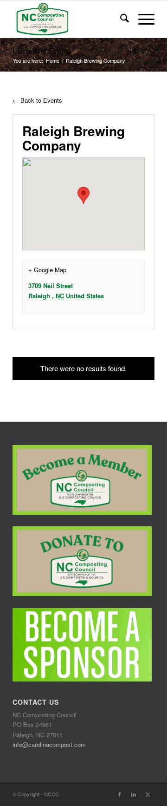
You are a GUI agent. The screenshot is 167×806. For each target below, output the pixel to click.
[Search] (120, 19)
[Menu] (141, 19)
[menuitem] (120, 19)
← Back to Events (37, 100)
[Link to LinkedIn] (134, 794)
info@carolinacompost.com (49, 744)
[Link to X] (147, 794)
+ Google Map (47, 269)
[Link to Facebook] (120, 794)
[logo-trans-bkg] (69, 19)
